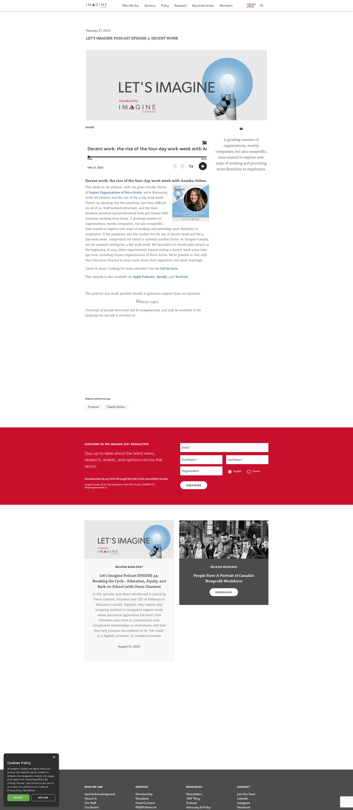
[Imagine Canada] (96, 7)
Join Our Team (246, 794)
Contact (243, 787)
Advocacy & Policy (198, 807)
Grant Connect (145, 802)
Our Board (91, 807)
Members (226, 5)
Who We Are (130, 5)
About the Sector (203, 5)
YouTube (181, 277)
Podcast (93, 406)
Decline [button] (43, 797)
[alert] (31, 779)
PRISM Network (146, 807)
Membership (144, 794)
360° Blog (193, 798)
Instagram (243, 802)
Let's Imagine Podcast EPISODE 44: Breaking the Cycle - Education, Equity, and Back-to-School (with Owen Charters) (129, 581)
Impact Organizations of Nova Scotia (115, 192)
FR (261, 5)
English (237, 471)
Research (180, 5)
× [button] (53, 757)
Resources (194, 787)
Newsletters (194, 794)
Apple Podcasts (144, 277)
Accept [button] (18, 797)
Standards (142, 798)
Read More (29, 790)
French (256, 471)
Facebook (243, 807)
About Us (91, 798)
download (223, 592)
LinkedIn (242, 798)
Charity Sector (116, 406)
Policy (165, 5)
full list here (169, 268)
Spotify (162, 277)
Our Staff (90, 802)
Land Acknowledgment (100, 794)
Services (150, 5)
